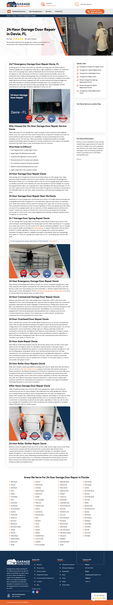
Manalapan (87, 521)
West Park (62, 509)
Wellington (62, 538)
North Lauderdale (40, 544)
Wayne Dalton (66, 585)
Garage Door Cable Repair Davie (90, 73)
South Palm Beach (89, 497)
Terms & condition (41, 571)
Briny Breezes (88, 518)
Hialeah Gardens (15, 538)
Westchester (38, 494)
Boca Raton (63, 521)
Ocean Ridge (87, 524)
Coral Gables (14, 497)
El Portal (13, 532)
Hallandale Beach (64, 482)
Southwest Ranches (65, 506)
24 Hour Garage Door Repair (27, 16)
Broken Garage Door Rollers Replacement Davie (88, 86)
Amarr (64, 578)
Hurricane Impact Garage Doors (45, 578)
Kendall (37, 497)
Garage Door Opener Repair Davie (90, 70)
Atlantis (86, 503)
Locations (39, 581)
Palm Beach (14, 488)
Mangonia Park (88, 506)
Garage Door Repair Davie (88, 76)
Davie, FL (87, 581)
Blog (38, 585)
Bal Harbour (14, 524)
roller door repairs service (28, 369)
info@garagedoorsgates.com (93, 574)
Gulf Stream (87, 515)
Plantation (38, 521)
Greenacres (63, 535)
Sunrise (37, 524)
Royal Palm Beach (64, 541)
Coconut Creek (39, 538)
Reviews (101, 595)
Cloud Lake (87, 532)
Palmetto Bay (39, 485)
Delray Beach (63, 527)
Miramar (37, 509)
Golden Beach (14, 535)
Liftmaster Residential (68, 568)
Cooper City (63, 497)
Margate (37, 532)
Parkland (62, 494)
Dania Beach (63, 500)
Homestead (14, 503)
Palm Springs (87, 485)
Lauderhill (37, 541)
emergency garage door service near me (50, 291)
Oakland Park (63, 485)
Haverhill (86, 529)
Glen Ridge (87, 535)
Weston (37, 527)
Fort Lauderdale (39, 500)
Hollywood (38, 503)
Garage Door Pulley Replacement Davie (90, 92)
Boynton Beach (64, 524)
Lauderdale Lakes (64, 503)
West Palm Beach (64, 518)
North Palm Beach (89, 491)
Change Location (51, 5)
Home (8, 16)
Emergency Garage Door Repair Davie (91, 67)
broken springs (39, 228)
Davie (14, 16)
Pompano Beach (39, 515)
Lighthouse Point (64, 491)
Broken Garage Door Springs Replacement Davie (89, 81)
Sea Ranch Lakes (64, 512)
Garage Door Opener (42, 574)
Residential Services (18, 11)
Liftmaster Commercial (68, 564)
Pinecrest (37, 482)
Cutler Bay (38, 488)
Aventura (13, 512)
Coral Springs (38, 512)
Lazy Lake (62, 515)
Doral (12, 500)
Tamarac (37, 529)
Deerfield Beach (39, 535)
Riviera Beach (88, 482)
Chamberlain (65, 571)
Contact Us (58, 11)
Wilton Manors (64, 488)
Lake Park (87, 500)
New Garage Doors (35, 11)
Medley (13, 544)
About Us (39, 564)
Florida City (14, 518)
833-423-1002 (53, 241)
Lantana (86, 488)
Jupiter (62, 544)
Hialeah (13, 494)
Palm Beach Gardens (65, 532)
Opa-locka (13, 521)
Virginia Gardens (39, 491)
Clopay (64, 581)
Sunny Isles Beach (15, 509)
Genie (63, 574)
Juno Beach (87, 527)
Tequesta (86, 494)
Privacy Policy (40, 568)
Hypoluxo (86, 512)
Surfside (13, 529)
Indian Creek (14, 541)
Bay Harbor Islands (16, 527)
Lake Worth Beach (65, 529)
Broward (13, 485)
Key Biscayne (14, 506)
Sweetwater (14, 515)
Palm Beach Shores (89, 509)
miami (12, 491)
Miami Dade (14, 482)
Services (48, 11)
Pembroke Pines (39, 506)
